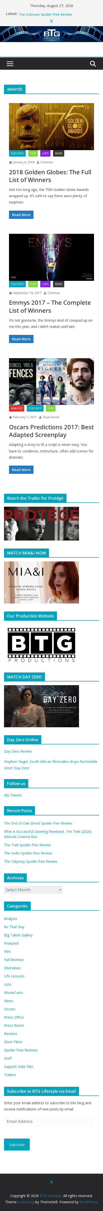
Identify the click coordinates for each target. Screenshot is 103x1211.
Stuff (8, 1058)
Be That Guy (14, 926)
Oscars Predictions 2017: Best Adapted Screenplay (51, 431)
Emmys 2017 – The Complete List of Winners (50, 306)
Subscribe (17, 1144)
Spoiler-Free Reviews (21, 1050)
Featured (17, 153)
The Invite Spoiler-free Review (43, 13)
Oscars (9, 1009)
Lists (45, 153)
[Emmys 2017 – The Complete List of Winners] (51, 257)
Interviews (12, 968)
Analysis (16, 408)
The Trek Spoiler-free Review (27, 845)
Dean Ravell (51, 417)
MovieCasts (13, 992)
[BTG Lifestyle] (51, 29)
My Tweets (13, 795)
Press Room (14, 1025)
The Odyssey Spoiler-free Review (30, 861)
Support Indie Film (18, 1066)
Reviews (10, 1033)
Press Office (14, 1017)
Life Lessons (14, 976)
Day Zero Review (18, 751)
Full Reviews (14, 959)
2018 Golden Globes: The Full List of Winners (50, 176)
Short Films (13, 1041)
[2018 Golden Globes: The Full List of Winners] (51, 126)
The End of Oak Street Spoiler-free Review (38, 823)
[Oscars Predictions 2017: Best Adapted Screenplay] (51, 381)
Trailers (10, 1074)
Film (33, 153)
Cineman (46, 162)
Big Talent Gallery (18, 935)
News (58, 153)
